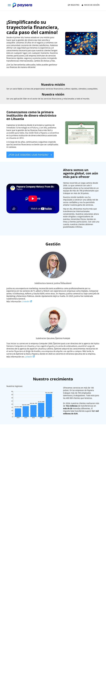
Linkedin (25, 301)
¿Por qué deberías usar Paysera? (28, 154)
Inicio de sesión (92, 5)
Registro (74, 5)
